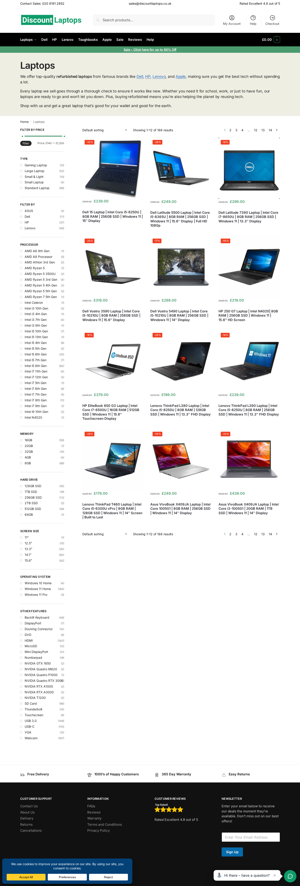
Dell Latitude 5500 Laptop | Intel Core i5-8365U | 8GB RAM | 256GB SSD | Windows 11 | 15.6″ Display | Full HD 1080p (180, 219)
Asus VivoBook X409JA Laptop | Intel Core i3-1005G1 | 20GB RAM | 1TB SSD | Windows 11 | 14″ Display (249, 508)
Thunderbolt (33, 709)
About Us (27, 812)
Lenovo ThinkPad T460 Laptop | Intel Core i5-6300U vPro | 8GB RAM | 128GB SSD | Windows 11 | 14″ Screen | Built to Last (112, 510)
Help (253, 23)
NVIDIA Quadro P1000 (41, 675)
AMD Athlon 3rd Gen (40, 262)
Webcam (31, 738)
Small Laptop (34, 182)
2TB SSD (31, 503)
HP (147, 76)
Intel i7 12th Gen (36, 377)
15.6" (28, 560)
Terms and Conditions (104, 824)
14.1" (28, 555)
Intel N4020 (33, 417)
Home (24, 121)
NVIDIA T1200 (35, 698)
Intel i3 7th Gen (36, 319)
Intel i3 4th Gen (36, 314)
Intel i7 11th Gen (36, 371)
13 (263, 130)
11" (27, 537)
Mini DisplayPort (36, 652)
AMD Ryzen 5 (35, 268)
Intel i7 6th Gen (36, 388)
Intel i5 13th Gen (36, 337)
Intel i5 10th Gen (36, 331)
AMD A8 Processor (38, 257)
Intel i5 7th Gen (35, 360)
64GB (29, 514)
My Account (232, 23)
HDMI (29, 640)
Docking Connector (39, 629)
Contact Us (29, 806)
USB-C (29, 726)
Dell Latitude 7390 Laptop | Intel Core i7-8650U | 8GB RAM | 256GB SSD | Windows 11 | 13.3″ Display (248, 216)
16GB (28, 440)
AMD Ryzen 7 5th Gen (41, 297)
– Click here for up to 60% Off (153, 49)
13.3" (28, 549)
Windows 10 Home (38, 583)
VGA (28, 732)
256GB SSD (33, 497)
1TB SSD (31, 492)
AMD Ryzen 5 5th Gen (41, 291)
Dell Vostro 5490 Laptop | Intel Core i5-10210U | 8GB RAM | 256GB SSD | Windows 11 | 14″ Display (179, 315)
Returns (26, 824)
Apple (181, 76)
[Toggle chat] (290, 876)
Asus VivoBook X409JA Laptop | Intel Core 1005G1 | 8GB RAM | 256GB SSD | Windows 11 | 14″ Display (180, 508)
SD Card (31, 703)
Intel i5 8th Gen (36, 366)
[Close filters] (65, 130)
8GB (28, 463)
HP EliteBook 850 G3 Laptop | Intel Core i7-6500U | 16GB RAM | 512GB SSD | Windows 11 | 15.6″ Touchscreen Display (110, 412)
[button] (271, 39)
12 (255, 130)
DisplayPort (33, 623)
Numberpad (33, 657)
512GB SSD (33, 509)
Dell (140, 76)
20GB (29, 446)
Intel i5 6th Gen (36, 354)
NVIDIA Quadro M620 (41, 669)
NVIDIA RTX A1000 (39, 686)
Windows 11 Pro (36, 594)
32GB (29, 451)
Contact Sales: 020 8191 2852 (42, 3)
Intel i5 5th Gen (35, 348)
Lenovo (159, 76)
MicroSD (31, 646)
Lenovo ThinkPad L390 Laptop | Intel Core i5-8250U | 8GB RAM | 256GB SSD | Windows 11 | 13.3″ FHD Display (249, 410)
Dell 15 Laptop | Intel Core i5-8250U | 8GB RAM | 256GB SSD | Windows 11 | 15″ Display (112, 216)
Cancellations (31, 830)
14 (270, 130)
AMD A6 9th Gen (37, 251)
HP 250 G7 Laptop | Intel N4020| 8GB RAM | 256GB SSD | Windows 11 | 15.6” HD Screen (248, 315)
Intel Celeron (34, 302)
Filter (26, 143)
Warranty (94, 818)
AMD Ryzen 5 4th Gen (41, 285)
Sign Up (232, 852)
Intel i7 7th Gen (35, 394)
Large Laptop (34, 171)
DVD (28, 635)
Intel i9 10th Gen (36, 412)
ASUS (29, 211)
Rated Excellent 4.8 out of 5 (260, 3)
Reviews (94, 812)
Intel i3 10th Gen (36, 308)
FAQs (91, 806)
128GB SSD (33, 486)
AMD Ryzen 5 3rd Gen (41, 279)
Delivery (26, 818)
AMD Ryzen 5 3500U (40, 274)
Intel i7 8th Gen (36, 400)
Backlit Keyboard (37, 617)
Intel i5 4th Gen (36, 343)
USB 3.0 (31, 721)
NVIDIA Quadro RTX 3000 (44, 680)
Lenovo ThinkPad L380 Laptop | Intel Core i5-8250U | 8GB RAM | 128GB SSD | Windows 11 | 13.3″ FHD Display (180, 410)
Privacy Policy (98, 830)
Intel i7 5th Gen (35, 383)
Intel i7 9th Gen (36, 406)
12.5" (28, 543)
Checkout (272, 23)
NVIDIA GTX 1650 (38, 663)
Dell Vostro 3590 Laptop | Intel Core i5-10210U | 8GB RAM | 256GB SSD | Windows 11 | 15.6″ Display (111, 315)
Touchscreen (34, 715)
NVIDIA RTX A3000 (39, 692)
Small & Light (34, 176)
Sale (127, 49)
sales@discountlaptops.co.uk (150, 3)
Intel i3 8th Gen (36, 325)
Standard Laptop (37, 188)
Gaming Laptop (36, 165)
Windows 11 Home (38, 589)
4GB (28, 457)
